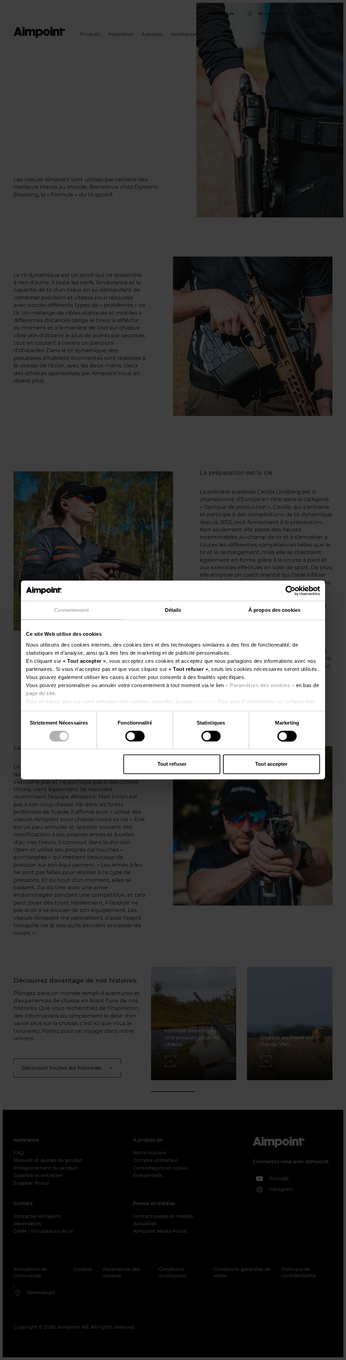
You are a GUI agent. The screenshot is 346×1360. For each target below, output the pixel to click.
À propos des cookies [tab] (274, 610)
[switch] (135, 736)
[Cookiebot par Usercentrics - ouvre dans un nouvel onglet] (290, 590)
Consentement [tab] (71, 610)
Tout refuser (172, 764)
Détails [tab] (173, 610)
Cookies (204, 701)
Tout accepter (271, 764)
